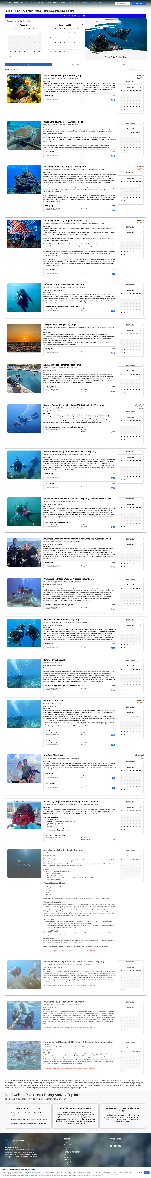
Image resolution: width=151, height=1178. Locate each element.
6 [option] (50, 37)
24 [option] (15, 51)
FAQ (65, 1155)
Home (65, 1142)
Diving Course (67, 1159)
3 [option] (69, 33)
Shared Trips (75, 64)
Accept (146, 1172)
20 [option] (50, 47)
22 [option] (60, 47)
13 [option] (50, 42)
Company (66, 1147)
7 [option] (55, 37)
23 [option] (10, 51)
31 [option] (15, 56)
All (28, 64)
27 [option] (29, 51)
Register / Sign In (122, 3)
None (135, 69)
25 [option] (20, 51)
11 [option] (74, 37)
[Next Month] (82, 24)
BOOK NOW (139, 3)
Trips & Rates (67, 1144)
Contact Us (113, 1142)
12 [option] (79, 37)
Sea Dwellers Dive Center (31, 1172)
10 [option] (69, 37)
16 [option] (64, 42)
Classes (123, 64)
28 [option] (34, 51)
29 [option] (39, 51)
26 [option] (24, 51)
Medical (66, 1164)
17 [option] (69, 42)
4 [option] (74, 33)
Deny (140, 1172)
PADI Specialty (68, 1162)
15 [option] (60, 42)
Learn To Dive (67, 1157)
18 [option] (74, 42)
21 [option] (55, 47)
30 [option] (10, 56)
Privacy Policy (98, 1175)
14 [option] (55, 42)
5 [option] (79, 33)
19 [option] (79, 42)
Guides (65, 1149)
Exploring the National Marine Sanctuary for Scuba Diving (72, 1152)
